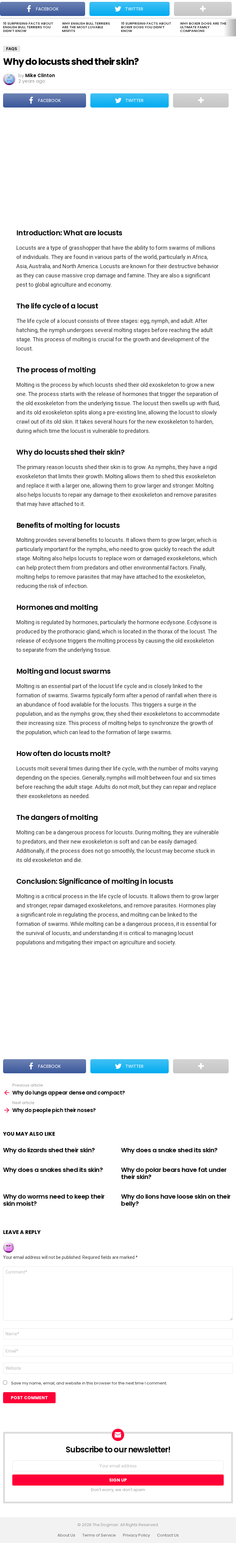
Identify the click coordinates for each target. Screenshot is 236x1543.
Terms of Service (99, 1535)
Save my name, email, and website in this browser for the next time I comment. (89, 1383)
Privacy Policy (136, 1535)
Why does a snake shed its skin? (169, 1150)
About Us (66, 1535)
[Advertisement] (118, 164)
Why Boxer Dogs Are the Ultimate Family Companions (203, 27)
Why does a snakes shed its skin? (53, 1169)
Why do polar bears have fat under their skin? (174, 1173)
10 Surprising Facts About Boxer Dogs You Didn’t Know (146, 27)
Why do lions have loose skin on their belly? (176, 1200)
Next (233, 27)
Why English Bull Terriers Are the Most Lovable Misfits (86, 27)
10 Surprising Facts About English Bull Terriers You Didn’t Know (28, 27)
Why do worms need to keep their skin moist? (54, 1200)
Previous (3, 27)
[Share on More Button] (201, 100)
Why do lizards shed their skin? (49, 1150)
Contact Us (168, 1535)
